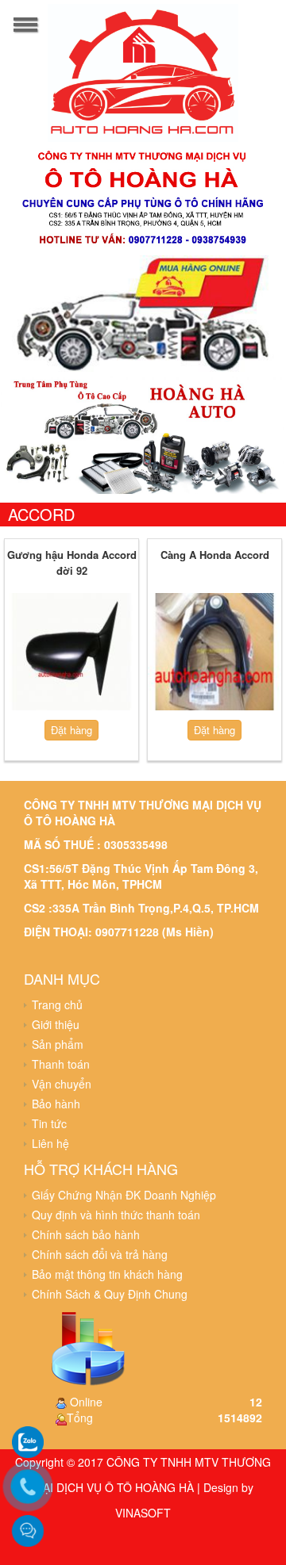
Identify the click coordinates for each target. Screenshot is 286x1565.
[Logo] (143, 70)
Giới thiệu (55, 1024)
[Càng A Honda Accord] (214, 652)
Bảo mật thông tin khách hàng (107, 1274)
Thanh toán (61, 1064)
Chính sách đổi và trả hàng (100, 1254)
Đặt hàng (71, 729)
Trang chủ (57, 1004)
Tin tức (49, 1123)
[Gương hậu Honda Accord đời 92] (71, 652)
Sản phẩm (57, 1044)
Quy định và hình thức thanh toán (116, 1215)
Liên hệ (50, 1143)
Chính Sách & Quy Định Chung (109, 1294)
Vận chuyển (61, 1084)
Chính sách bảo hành (86, 1234)
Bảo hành (56, 1104)
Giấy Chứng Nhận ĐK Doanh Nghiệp (124, 1195)
